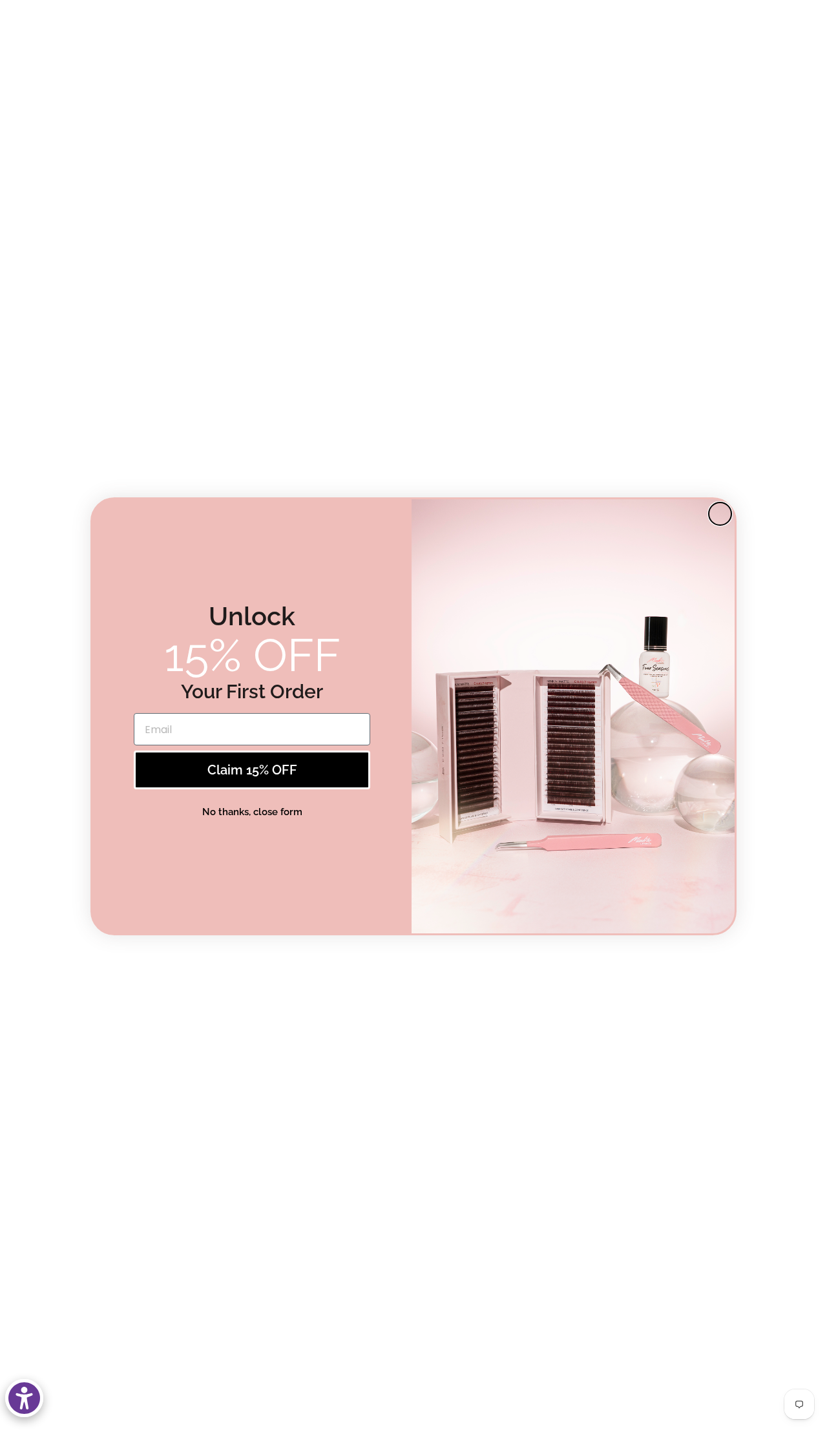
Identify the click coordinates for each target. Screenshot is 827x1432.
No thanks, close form (252, 811)
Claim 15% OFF (252, 770)
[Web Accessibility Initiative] (24, 1398)
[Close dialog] (720, 514)
